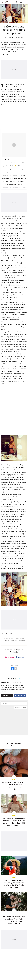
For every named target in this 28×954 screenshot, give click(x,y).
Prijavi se (6, 695)
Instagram (11, 657)
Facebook (21, 657)
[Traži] (17, 2)
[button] (25, 2)
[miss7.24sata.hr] (4, 2)
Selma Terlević (11, 37)
